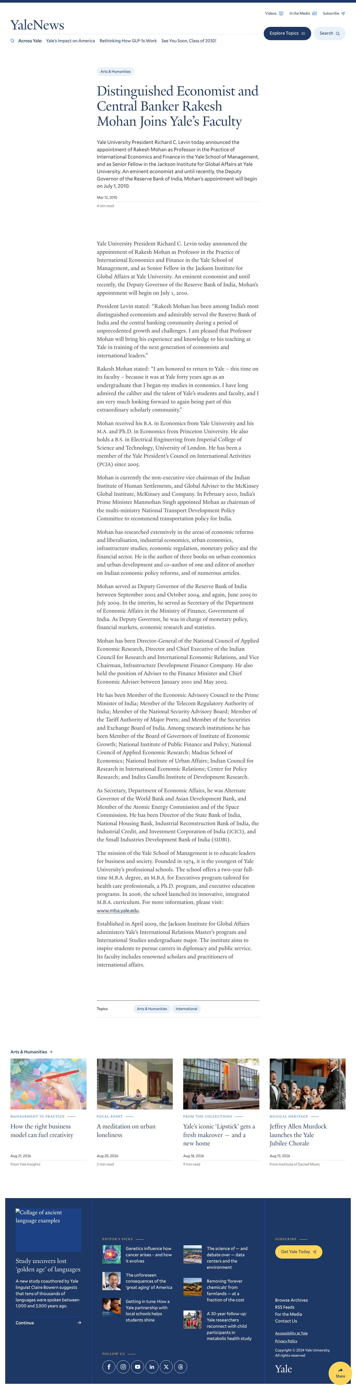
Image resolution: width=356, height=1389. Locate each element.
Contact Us (286, 1321)
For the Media (288, 1314)
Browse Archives (291, 1300)
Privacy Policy (286, 1340)
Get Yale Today (295, 1251)
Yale (283, 1370)
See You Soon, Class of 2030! (189, 41)
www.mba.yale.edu (118, 910)
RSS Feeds (284, 1307)
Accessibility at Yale (291, 1333)
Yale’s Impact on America (70, 41)
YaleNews (37, 26)
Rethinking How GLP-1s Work (128, 41)
